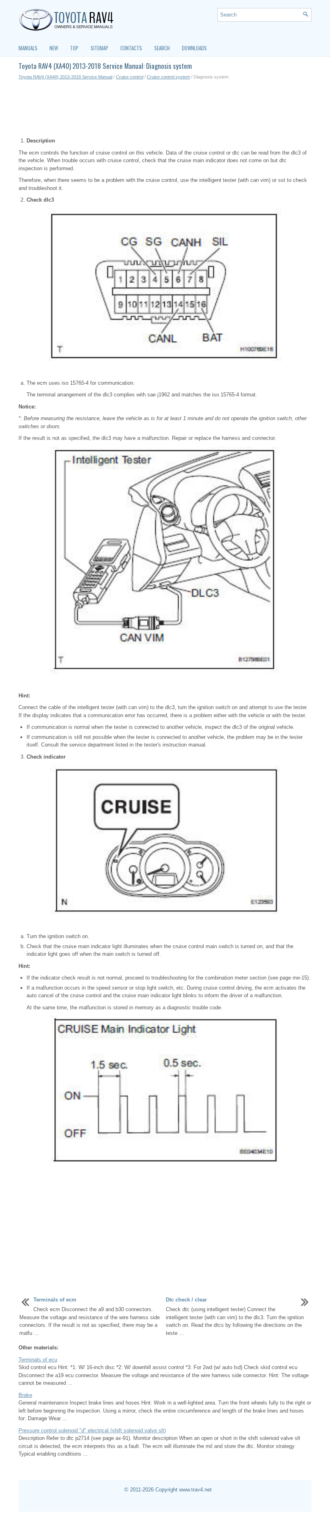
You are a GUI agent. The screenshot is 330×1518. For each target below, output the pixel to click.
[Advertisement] (165, 109)
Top (74, 48)
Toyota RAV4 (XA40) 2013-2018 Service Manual (65, 76)
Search (162, 48)
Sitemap (99, 48)
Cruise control (129, 76)
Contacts (131, 48)
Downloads (194, 48)
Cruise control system (168, 76)
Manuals (28, 48)
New (54, 48)
